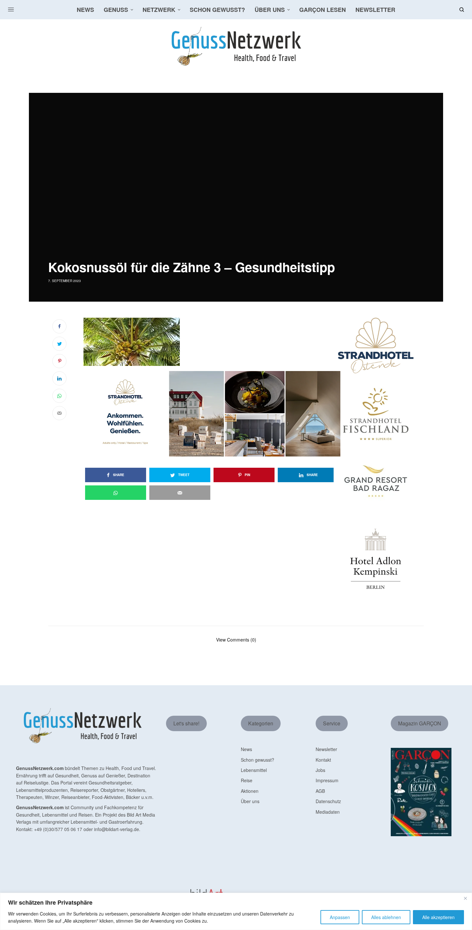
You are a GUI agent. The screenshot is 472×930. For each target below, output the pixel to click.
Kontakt (323, 760)
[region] (236, 911)
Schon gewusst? (257, 760)
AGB (320, 791)
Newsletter (326, 749)
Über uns (250, 801)
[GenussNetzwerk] (236, 46)
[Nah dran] (465, 898)
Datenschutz (328, 801)
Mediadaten (328, 812)
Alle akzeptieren (438, 917)
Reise (246, 780)
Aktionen (249, 791)
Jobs (320, 770)
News (246, 749)
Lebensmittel (254, 770)
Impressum (327, 780)
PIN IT (215, 341)
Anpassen (340, 917)
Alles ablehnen (386, 917)
